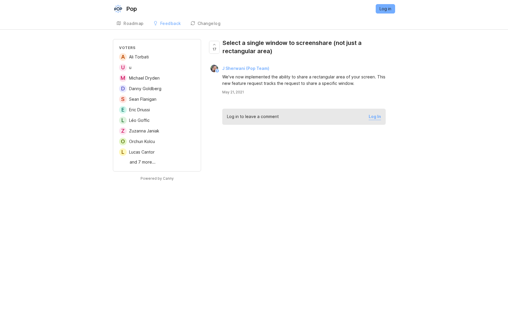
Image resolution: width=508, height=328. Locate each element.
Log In (375, 116)
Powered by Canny (157, 178)
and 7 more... (143, 161)
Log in (385, 8)
